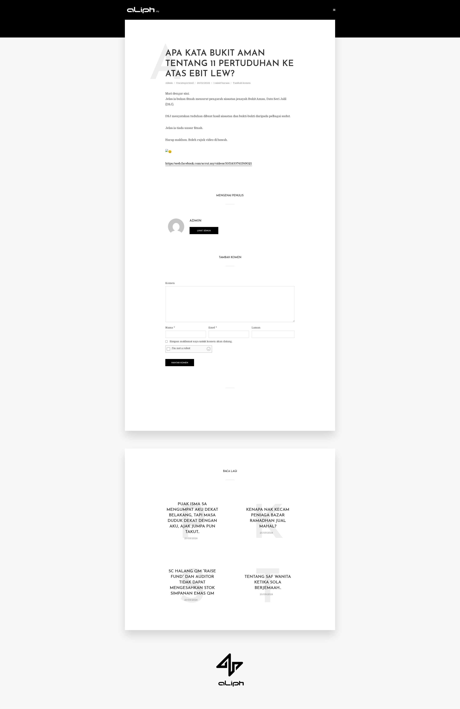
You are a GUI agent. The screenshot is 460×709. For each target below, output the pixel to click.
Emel (212, 327)
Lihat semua (204, 231)
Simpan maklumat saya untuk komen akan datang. (201, 341)
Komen (170, 283)
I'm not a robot (181, 348)
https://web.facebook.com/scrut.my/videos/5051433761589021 (208, 163)
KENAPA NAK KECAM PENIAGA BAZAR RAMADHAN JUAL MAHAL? (267, 518)
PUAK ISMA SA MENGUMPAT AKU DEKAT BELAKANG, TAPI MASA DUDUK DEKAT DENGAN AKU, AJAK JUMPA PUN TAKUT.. (192, 518)
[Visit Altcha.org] (209, 349)
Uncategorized (185, 83)
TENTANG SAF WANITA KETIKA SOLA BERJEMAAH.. (268, 582)
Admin (169, 83)
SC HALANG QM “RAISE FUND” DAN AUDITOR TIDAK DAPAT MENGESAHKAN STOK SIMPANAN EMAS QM (192, 582)
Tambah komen (241, 83)
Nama (170, 327)
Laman (256, 327)
